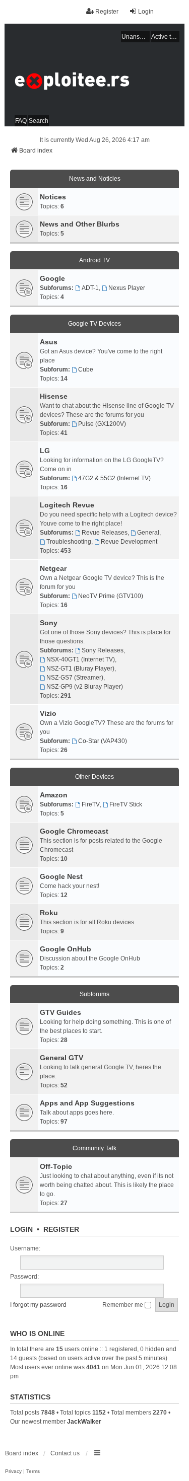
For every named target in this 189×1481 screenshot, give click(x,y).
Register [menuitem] (106, 11)
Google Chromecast (74, 831)
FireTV (91, 804)
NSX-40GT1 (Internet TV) (80, 659)
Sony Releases (102, 650)
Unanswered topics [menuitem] (135, 36)
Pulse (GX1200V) (102, 423)
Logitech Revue (67, 505)
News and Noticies (94, 178)
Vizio (48, 713)
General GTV (61, 1058)
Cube (85, 369)
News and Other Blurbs (79, 224)
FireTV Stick (125, 804)
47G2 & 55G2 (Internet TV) (114, 478)
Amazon (54, 795)
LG (45, 451)
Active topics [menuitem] (165, 36)
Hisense (54, 396)
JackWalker (84, 1421)
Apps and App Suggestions (87, 1103)
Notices (53, 197)
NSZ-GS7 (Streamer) (74, 677)
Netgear (53, 568)
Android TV (94, 260)
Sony (48, 623)
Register (61, 1229)
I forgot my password (38, 1304)
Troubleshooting (68, 541)
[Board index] (94, 75)
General (148, 532)
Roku (49, 913)
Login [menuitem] (146, 11)
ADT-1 (90, 287)
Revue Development (129, 541)
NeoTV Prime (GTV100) (110, 596)
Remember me (123, 1304)
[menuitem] (13, 1471)
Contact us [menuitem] (65, 1453)
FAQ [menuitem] (21, 120)
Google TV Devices (94, 323)
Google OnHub (65, 949)
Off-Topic (56, 1166)
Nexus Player (126, 287)
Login (21, 1229)
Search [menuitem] (38, 120)
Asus (48, 342)
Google (52, 278)
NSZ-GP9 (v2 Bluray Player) (84, 686)
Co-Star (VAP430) (102, 741)
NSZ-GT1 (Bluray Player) (80, 668)
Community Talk (94, 1148)
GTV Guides (60, 1012)
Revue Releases (105, 532)
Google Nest (61, 876)
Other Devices (94, 776)
